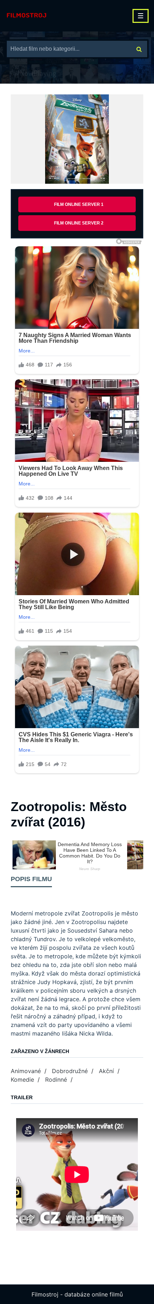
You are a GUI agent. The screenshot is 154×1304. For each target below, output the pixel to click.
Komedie (22, 1079)
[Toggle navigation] (141, 16)
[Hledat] (139, 49)
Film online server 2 (79, 223)
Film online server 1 (79, 204)
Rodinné (56, 1079)
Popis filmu (31, 879)
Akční (106, 1071)
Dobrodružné (70, 1071)
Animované (26, 1071)
